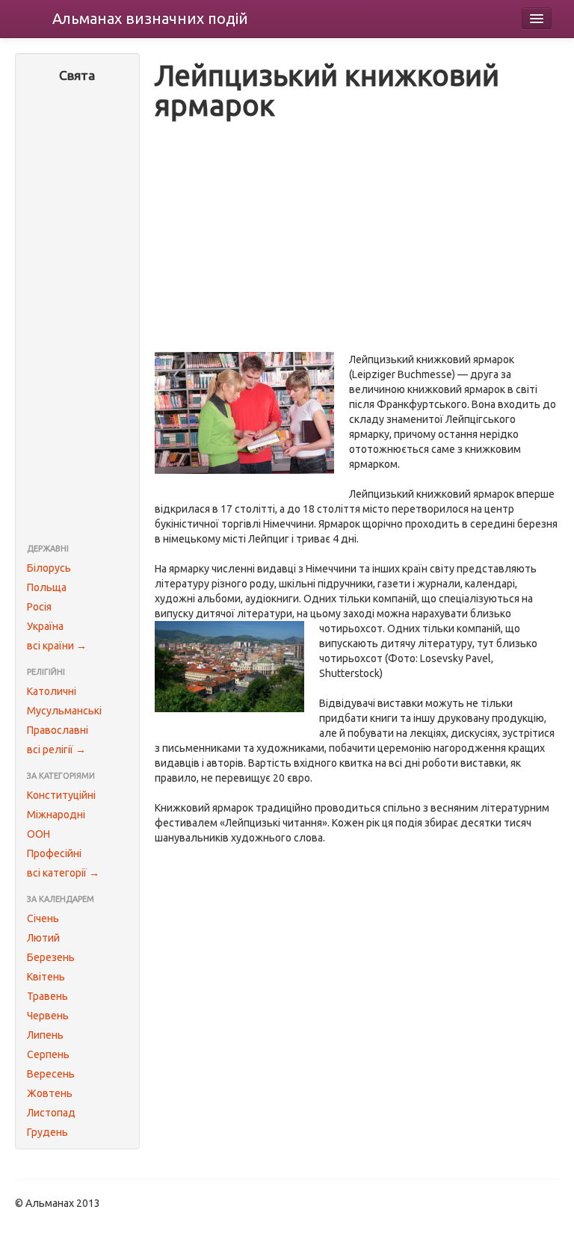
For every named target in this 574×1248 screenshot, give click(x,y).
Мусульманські (64, 711)
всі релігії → (56, 750)
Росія (39, 607)
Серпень (48, 1054)
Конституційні (61, 795)
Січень (43, 918)
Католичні (51, 691)
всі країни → (57, 646)
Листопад (51, 1113)
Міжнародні (56, 815)
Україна (45, 626)
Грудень (47, 1132)
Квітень (46, 977)
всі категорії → (63, 873)
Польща (47, 587)
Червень (48, 1016)
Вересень (51, 1074)
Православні (57, 730)
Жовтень (49, 1093)
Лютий (43, 938)
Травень (47, 996)
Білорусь (49, 568)
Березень (51, 957)
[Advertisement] (77, 314)
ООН (38, 834)
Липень (45, 1035)
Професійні (54, 853)
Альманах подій (150, 18)
